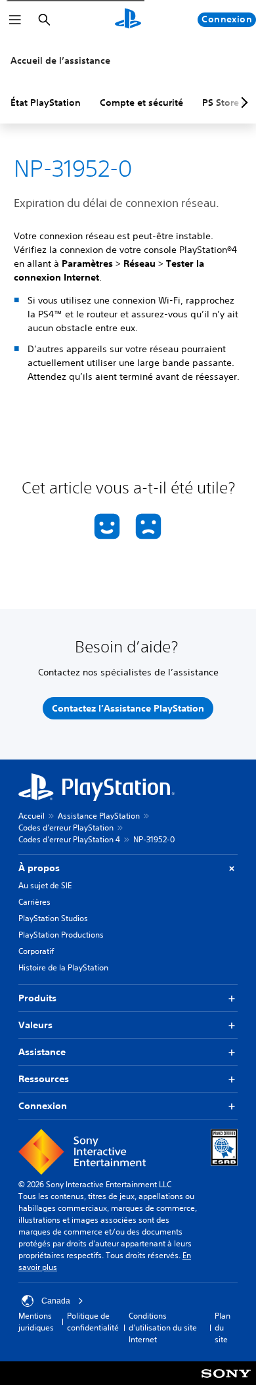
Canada (55, 1301)
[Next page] (242, 102)
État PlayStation (46, 102)
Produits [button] (37, 998)
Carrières (34, 901)
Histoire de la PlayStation (63, 967)
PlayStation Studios (53, 918)
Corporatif (36, 951)
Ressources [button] (43, 1079)
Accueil (31, 815)
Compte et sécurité (141, 102)
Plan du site (222, 1327)
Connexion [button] (42, 1106)
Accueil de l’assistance (60, 60)
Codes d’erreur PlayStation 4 (69, 839)
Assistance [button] (42, 1052)
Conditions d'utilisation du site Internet (163, 1327)
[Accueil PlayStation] (128, 19)
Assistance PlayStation (99, 815)
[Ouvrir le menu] (15, 19)
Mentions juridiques (36, 1321)
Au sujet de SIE (45, 885)
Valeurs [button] (35, 1025)
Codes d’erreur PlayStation (66, 827)
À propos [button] (39, 868)
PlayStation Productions (61, 934)
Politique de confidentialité (93, 1321)
